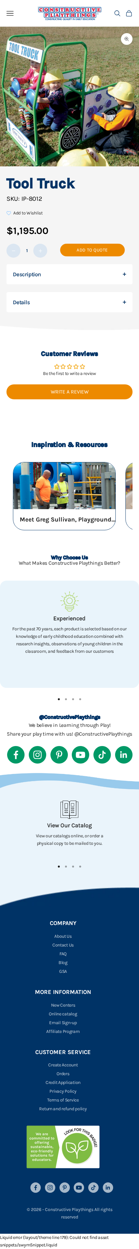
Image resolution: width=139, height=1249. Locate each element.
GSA (63, 971)
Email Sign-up (63, 1022)
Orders (63, 1073)
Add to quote (92, 250)
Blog (63, 962)
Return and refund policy (63, 1109)
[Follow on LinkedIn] (124, 755)
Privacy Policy (62, 1091)
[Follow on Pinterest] (59, 755)
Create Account (63, 1065)
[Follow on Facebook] (16, 755)
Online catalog (63, 1014)
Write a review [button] (70, 392)
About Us (63, 936)
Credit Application (63, 1082)
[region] (69, 634)
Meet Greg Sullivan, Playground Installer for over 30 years (68, 519)
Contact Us (63, 945)
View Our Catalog (69, 825)
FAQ (63, 954)
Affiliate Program (63, 1031)
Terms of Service (63, 1100)
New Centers (63, 1005)
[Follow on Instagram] (37, 755)
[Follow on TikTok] (102, 755)
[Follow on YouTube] (80, 755)
